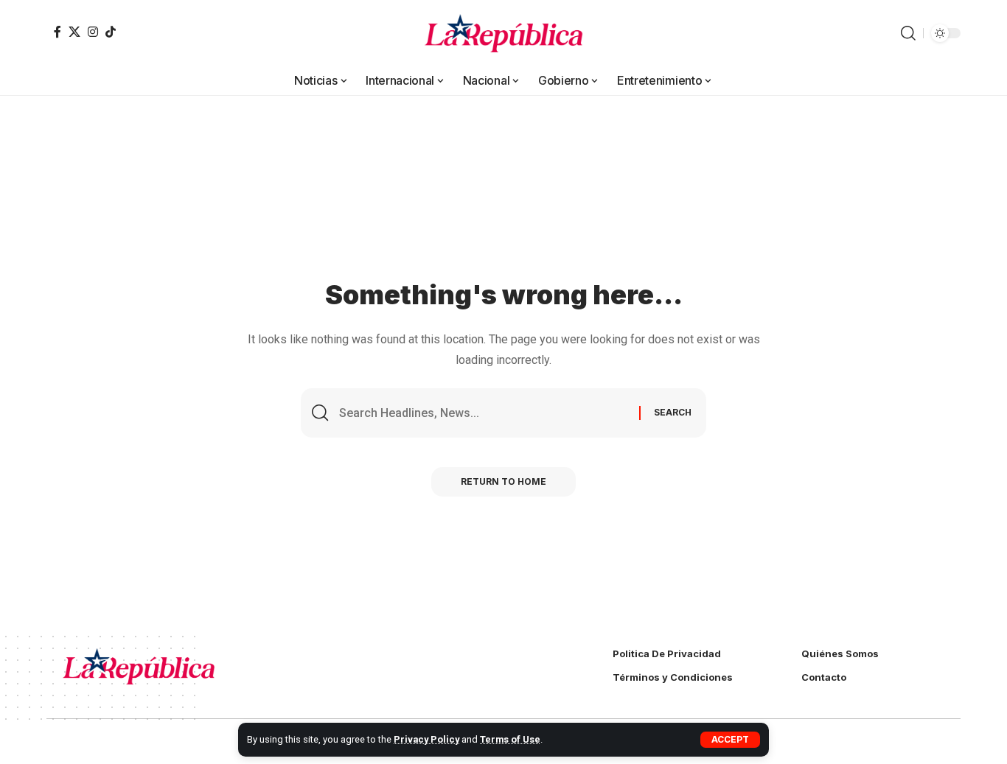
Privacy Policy (426, 739)
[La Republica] (504, 33)
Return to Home (503, 481)
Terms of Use (510, 739)
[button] (730, 740)
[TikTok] (110, 32)
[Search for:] (483, 413)
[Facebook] (57, 32)
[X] (74, 32)
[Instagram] (93, 32)
